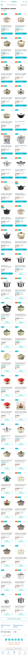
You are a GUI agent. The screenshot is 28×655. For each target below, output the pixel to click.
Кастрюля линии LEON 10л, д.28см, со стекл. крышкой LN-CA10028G (21, 290)
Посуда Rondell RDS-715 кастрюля (5, 436)
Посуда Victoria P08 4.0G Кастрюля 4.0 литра (6, 315)
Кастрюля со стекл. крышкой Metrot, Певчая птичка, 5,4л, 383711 (6, 122)
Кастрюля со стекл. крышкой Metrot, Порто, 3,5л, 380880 (20, 534)
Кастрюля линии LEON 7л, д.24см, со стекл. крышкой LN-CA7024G (6, 290)
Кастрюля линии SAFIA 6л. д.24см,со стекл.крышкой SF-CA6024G (6, 146)
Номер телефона (7, 631)
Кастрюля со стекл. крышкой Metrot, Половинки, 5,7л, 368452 (20, 485)
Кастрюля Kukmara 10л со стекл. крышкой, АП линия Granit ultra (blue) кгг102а (6, 242)
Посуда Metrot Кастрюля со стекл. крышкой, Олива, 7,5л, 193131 (20, 339)
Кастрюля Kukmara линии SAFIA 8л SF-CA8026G (20, 607)
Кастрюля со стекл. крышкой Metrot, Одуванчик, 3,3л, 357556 (20, 436)
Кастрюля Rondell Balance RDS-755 (6, 170)
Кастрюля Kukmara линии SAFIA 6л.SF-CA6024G (6, 607)
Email (15, 631)
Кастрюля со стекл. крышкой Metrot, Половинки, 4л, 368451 (21, 558)
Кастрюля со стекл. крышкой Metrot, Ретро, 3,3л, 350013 (6, 98)
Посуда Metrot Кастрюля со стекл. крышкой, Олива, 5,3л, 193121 (6, 339)
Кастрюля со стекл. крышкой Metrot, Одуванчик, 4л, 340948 (6, 461)
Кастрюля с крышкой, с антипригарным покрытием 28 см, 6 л (21, 194)
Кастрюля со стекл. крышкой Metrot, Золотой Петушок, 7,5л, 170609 (7, 388)
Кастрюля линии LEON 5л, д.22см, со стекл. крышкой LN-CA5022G (21, 266)
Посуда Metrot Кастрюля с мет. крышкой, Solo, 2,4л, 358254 (6, 485)
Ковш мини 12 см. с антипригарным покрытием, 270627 (6, 266)
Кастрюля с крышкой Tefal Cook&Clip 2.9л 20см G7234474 (20, 170)
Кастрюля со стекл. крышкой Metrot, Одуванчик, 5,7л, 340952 (20, 461)
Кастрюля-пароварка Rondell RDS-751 (20, 146)
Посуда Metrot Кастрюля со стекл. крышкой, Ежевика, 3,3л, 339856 (6, 363)
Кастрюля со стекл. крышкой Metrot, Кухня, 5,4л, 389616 (6, 194)
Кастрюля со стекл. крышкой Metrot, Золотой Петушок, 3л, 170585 (20, 388)
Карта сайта (20, 649)
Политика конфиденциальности (11, 649)
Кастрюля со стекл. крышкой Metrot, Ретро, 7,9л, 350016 (6, 74)
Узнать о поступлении (21, 274)
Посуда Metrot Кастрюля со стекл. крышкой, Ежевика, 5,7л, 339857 (6, 50)
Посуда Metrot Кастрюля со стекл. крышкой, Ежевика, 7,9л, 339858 (20, 363)
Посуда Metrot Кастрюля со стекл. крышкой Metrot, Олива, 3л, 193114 (21, 315)
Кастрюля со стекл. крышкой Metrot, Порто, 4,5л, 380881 (6, 558)
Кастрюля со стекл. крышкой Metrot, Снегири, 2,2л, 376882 (6, 509)
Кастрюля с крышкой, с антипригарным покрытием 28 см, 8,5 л (7, 218)
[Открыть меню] (26, 1)
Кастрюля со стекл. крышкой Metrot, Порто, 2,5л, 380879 (6, 534)
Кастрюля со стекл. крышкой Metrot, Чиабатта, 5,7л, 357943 (21, 50)
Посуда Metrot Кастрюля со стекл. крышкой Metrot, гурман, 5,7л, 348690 (20, 26)
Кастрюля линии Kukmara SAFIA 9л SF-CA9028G (20, 582)
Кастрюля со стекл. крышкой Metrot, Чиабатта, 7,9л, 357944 (21, 242)
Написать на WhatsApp (14, 642)
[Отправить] (25, 635)
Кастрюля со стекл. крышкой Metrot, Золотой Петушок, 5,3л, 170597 (6, 412)
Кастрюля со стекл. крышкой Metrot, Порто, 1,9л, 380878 (20, 509)
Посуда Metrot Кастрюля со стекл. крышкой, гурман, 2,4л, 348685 (6, 26)
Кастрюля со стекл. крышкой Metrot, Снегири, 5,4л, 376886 (20, 412)
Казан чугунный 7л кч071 (20, 121)
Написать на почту (14, 644)
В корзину (7, 33)
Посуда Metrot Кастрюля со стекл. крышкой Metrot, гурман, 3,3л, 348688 (20, 218)
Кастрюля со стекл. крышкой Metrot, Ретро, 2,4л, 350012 (20, 74)
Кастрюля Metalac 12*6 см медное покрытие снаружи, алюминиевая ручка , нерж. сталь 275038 (6, 582)
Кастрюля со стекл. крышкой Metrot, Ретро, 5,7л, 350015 (20, 98)
